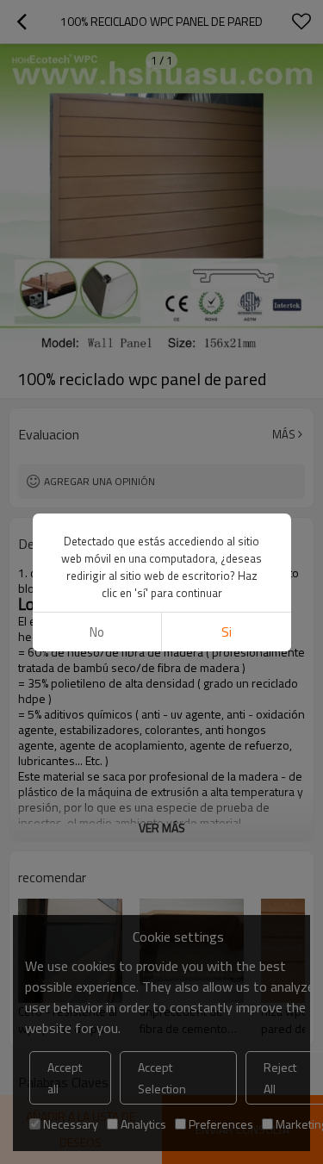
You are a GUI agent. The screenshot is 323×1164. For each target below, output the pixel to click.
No (97, 632)
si (226, 632)
